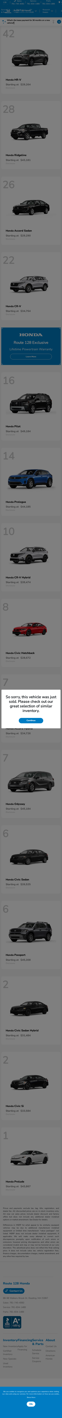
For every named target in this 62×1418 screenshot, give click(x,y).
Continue (31, 720)
